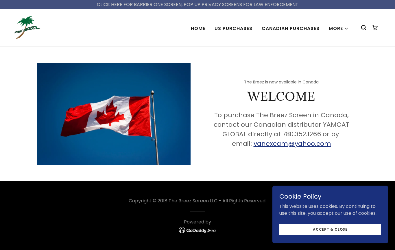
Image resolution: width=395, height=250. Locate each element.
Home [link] (198, 28)
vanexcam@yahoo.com (292, 143)
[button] (339, 28)
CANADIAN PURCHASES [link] (291, 28)
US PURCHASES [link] (233, 28)
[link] (27, 27)
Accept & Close (330, 229)
